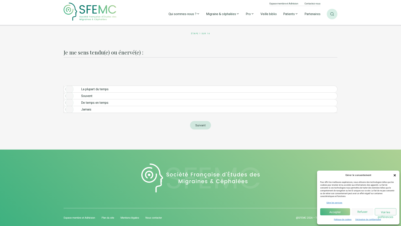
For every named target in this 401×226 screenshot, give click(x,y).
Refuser (362, 211)
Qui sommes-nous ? (182, 14)
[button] (394, 175)
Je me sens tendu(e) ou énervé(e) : (103, 52)
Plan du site (108, 217)
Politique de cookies (343, 219)
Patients (289, 14)
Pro (248, 14)
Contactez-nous (312, 3)
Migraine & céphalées (221, 14)
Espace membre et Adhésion (284, 3)
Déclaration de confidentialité (368, 219)
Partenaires (312, 14)
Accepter (335, 212)
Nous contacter (153, 217)
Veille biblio (268, 14)
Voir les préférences (385, 213)
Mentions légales (129, 217)
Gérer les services (334, 203)
